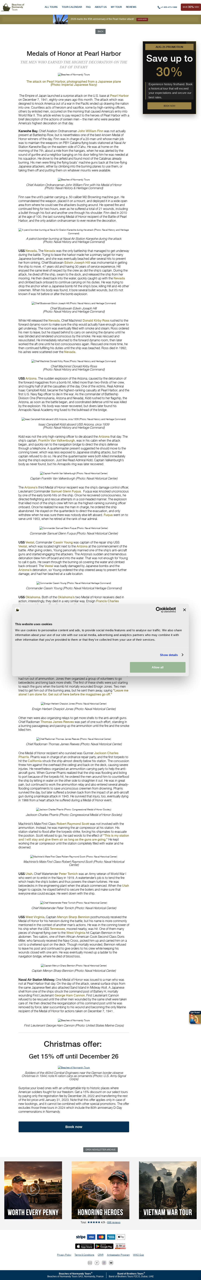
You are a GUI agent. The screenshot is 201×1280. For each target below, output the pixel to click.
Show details (169, 654)
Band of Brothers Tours (130, 1273)
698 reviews (113, 1222)
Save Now (191, 6)
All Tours (51, 6)
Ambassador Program (118, 1254)
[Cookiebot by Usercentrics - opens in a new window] (159, 610)
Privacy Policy (64, 1254)
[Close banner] (184, 609)
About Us (101, 6)
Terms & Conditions (84, 1254)
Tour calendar (72, 6)
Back (100, 31)
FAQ (88, 6)
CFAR (100, 1254)
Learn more (142, 19)
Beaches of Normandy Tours (75, 1273)
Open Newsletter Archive (101, 1149)
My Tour (116, 6)
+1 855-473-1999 (169, 7)
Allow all (158, 667)
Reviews (131, 6)
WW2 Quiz (138, 1254)
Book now (169, 105)
